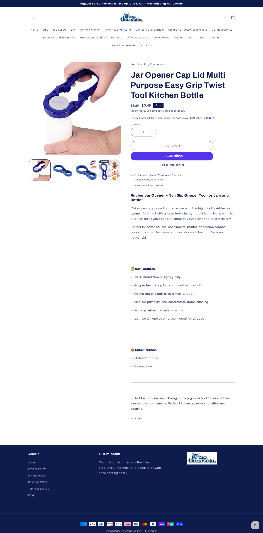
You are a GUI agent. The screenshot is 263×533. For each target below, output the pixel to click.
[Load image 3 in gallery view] (86, 170)
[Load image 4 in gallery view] (109, 170)
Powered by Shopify (147, 531)
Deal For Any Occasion (125, 531)
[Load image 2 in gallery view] (63, 170)
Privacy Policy (37, 469)
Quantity (136, 124)
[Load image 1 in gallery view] (39, 170)
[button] (32, 17)
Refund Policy (37, 475)
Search (32, 462)
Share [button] (138, 418)
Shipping (152, 111)
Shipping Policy (38, 482)
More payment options (172, 165)
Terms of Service (38, 488)
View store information (148, 185)
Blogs (31, 495)
